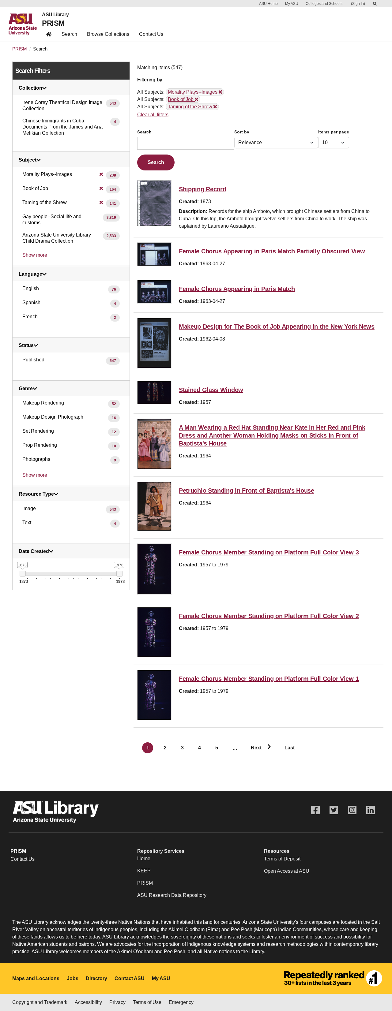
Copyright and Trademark (39, 1002)
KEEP (144, 870)
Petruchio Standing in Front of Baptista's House (246, 490)
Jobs (72, 978)
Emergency (181, 1002)
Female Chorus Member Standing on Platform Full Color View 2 (269, 616)
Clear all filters (152, 114)
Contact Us (151, 34)
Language (30, 274)
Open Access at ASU (286, 871)
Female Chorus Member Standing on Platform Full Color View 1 (269, 678)
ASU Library (55, 14)
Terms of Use (147, 1002)
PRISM (53, 23)
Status (26, 345)
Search (69, 34)
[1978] (119, 573)
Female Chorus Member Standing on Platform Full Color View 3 (269, 552)
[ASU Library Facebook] (315, 810)
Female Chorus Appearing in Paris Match (237, 288)
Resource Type (36, 494)
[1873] (22, 573)
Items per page (333, 132)
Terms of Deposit (282, 858)
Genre (26, 388)
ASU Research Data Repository (171, 895)
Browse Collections (108, 34)
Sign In (358, 4)
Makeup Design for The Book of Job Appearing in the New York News (277, 326)
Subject (27, 160)
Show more (34, 255)
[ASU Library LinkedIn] (370, 810)
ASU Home (268, 4)
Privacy (117, 1002)
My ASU (291, 4)
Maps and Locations (35, 978)
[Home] (25, 24)
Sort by (241, 132)
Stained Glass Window (211, 389)
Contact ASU (130, 978)
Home (143, 858)
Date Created (34, 551)
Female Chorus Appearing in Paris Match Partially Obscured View (272, 251)
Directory (96, 978)
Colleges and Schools (324, 4)
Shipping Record (202, 189)
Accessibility (88, 1002)
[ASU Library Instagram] (352, 810)
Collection (30, 88)
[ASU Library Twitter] (334, 810)
